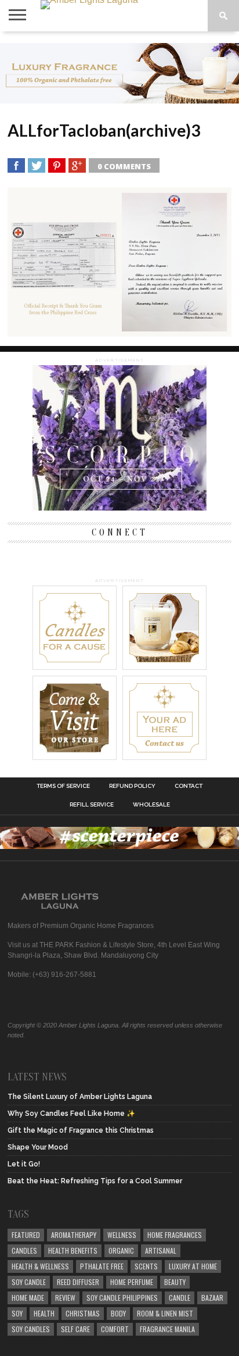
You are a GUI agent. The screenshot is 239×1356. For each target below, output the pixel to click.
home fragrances (174, 1235)
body (118, 1313)
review (65, 1298)
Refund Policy (132, 786)
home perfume (131, 1282)
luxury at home (193, 1266)
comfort (115, 1329)
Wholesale (151, 805)
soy (17, 1313)
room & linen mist (165, 1313)
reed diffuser (78, 1282)
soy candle (29, 1282)
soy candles (31, 1329)
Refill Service (92, 805)
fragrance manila (167, 1329)
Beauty (175, 1282)
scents (146, 1266)
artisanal (160, 1250)
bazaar (212, 1298)
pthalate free (102, 1266)
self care (75, 1329)
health (44, 1313)
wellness (121, 1235)
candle (179, 1298)
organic (121, 1250)
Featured (26, 1235)
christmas (83, 1313)
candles (24, 1250)
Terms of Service (63, 786)
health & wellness (40, 1266)
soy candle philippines (122, 1298)
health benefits (72, 1250)
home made (28, 1298)
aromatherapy (73, 1235)
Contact (188, 786)
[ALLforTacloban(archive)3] (119, 333)
